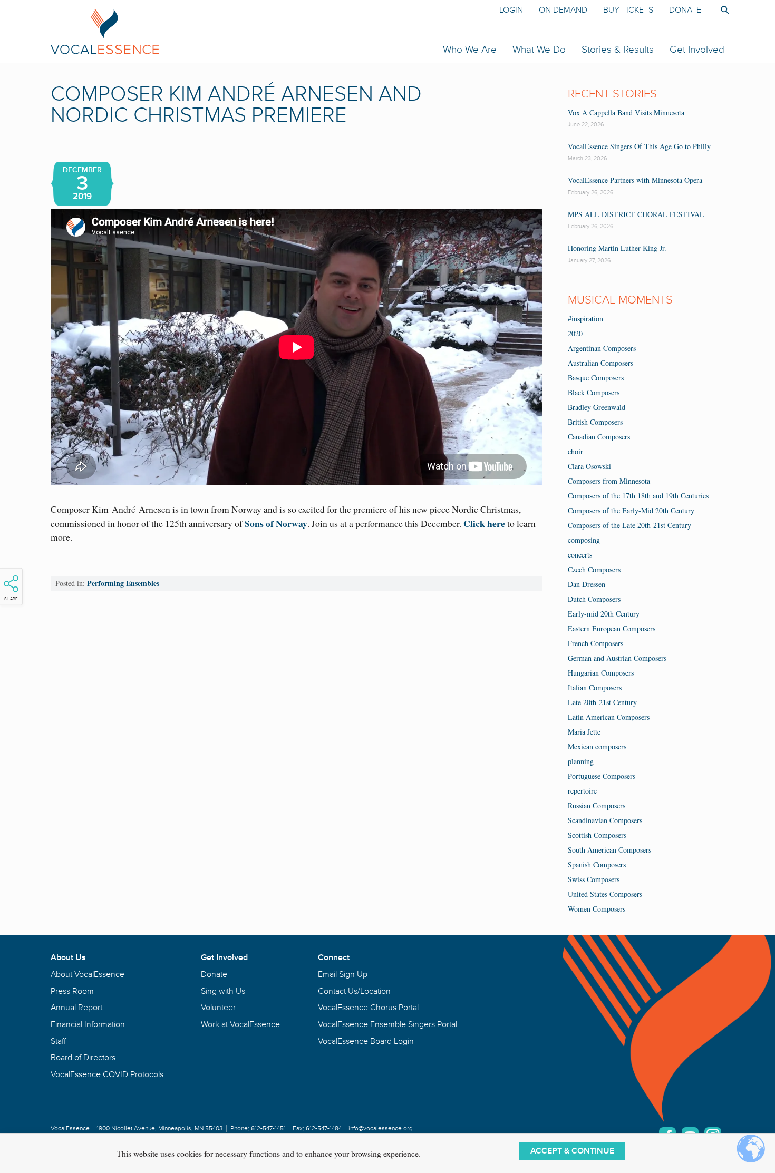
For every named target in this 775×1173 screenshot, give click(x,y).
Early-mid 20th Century (604, 614)
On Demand (563, 10)
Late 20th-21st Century (602, 702)
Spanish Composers (597, 864)
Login (511, 10)
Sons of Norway (276, 523)
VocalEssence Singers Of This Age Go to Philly (639, 146)
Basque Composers (596, 378)
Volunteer (218, 1007)
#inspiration (585, 319)
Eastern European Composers (611, 628)
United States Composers (605, 894)
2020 (575, 333)
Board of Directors (83, 1057)
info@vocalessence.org (380, 1128)
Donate (685, 10)
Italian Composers (595, 687)
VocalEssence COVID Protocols (107, 1074)
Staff (58, 1041)
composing (584, 540)
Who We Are (470, 49)
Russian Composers (596, 805)
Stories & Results (618, 49)
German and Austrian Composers (617, 658)
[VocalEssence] (244, 31)
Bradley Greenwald (596, 407)
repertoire (582, 791)
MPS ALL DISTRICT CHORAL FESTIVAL (636, 214)
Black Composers (593, 392)
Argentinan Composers (602, 348)
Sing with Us (223, 991)
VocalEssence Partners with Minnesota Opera (635, 180)
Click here (484, 523)
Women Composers (596, 909)
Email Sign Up (342, 974)
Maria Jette (584, 732)
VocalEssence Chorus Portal (368, 1007)
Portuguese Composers (601, 776)
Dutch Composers (594, 599)
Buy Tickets (628, 10)
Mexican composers (597, 746)
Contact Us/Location (354, 991)
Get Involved (697, 49)
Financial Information (88, 1024)
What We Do (539, 49)
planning (581, 761)
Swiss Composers (593, 879)
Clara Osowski (589, 466)
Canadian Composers (599, 437)
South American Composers (609, 850)
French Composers (595, 643)
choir (575, 451)
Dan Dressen (586, 584)
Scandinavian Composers (605, 820)
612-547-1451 (268, 1128)
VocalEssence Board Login (366, 1041)
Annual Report (76, 1007)
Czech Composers (594, 569)
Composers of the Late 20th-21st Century (629, 525)
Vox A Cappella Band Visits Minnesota (626, 112)
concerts (580, 555)
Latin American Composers (609, 717)
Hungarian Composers (601, 673)
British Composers (595, 422)
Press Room (72, 991)
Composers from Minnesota (609, 481)
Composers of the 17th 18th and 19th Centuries (638, 496)
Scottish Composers (597, 835)
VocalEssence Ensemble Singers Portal (387, 1024)
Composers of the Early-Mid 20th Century (631, 510)
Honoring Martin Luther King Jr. (617, 248)
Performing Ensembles (123, 583)
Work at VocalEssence (240, 1024)
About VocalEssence (87, 974)
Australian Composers (600, 363)
